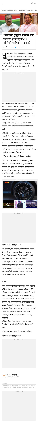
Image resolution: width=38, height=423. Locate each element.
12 (32, 3)
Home (2, 10)
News (6, 10)
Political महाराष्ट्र (12, 10)
